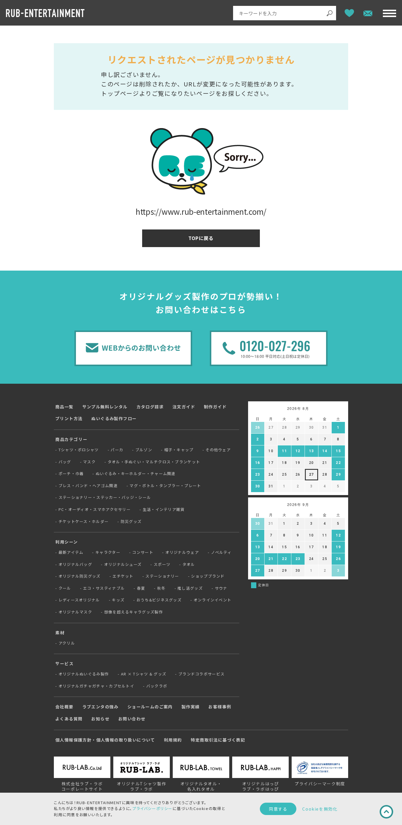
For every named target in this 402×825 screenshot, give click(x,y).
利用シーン (66, 542)
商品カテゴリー (71, 439)
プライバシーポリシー (152, 808)
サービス (64, 663)
